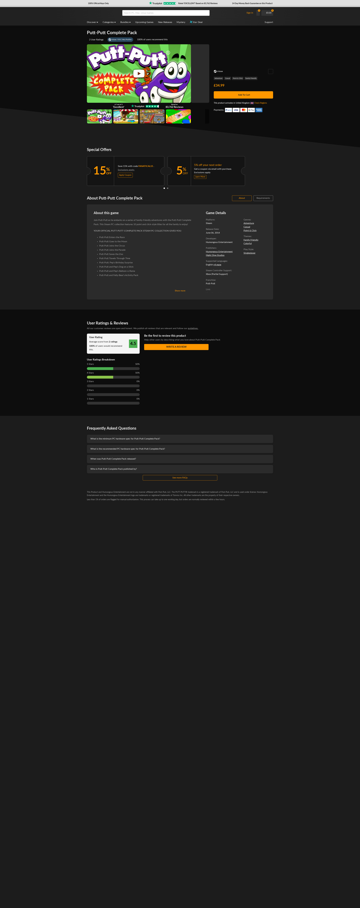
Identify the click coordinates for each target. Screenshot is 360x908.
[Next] (249, 170)
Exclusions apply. (126, 170)
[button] (98, 3)
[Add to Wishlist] (270, 71)
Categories (108, 22)
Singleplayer (250, 253)
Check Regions (260, 103)
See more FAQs (180, 478)
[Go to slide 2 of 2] (167, 188)
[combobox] (183, 13)
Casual (227, 78)
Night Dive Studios (215, 255)
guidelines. (193, 328)
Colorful (248, 243)
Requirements (263, 198)
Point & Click (238, 78)
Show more (180, 291)
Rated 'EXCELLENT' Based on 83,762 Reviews (198, 3)
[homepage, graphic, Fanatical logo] (102, 12)
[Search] (206, 13)
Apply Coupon (125, 175)
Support (269, 22)
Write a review (176, 347)
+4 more (217, 265)
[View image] (99, 116)
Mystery (181, 22)
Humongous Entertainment (219, 252)
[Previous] (83, 170)
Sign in (250, 13)
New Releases (165, 22)
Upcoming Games (144, 22)
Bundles (124, 22)
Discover (91, 22)
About (242, 198)
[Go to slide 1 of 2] (164, 188)
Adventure (218, 78)
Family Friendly (250, 78)
